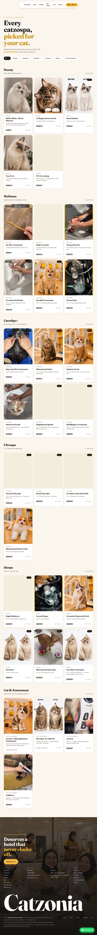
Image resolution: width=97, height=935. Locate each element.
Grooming (27, 5)
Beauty (16, 58)
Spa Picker (48, 4)
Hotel (34, 5)
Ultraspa (48, 58)
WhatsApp (30, 870)
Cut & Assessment (71, 58)
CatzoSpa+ (37, 58)
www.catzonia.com (32, 877)
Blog (5, 880)
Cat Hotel (6, 873)
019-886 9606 (30, 873)
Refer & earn (7, 887)
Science (6, 877)
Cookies (76, 875)
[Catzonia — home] (20, 5)
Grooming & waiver (79, 880)
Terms (71, 917)
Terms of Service (78, 873)
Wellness (26, 58)
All (7, 58)
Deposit (76, 882)
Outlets (41, 5)
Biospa (58, 58)
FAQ (54, 5)
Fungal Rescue (8, 885)
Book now (9, 862)
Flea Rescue (7, 882)
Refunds (76, 877)
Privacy (76, 870)
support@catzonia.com (33, 875)
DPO (92, 917)
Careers (60, 5)
